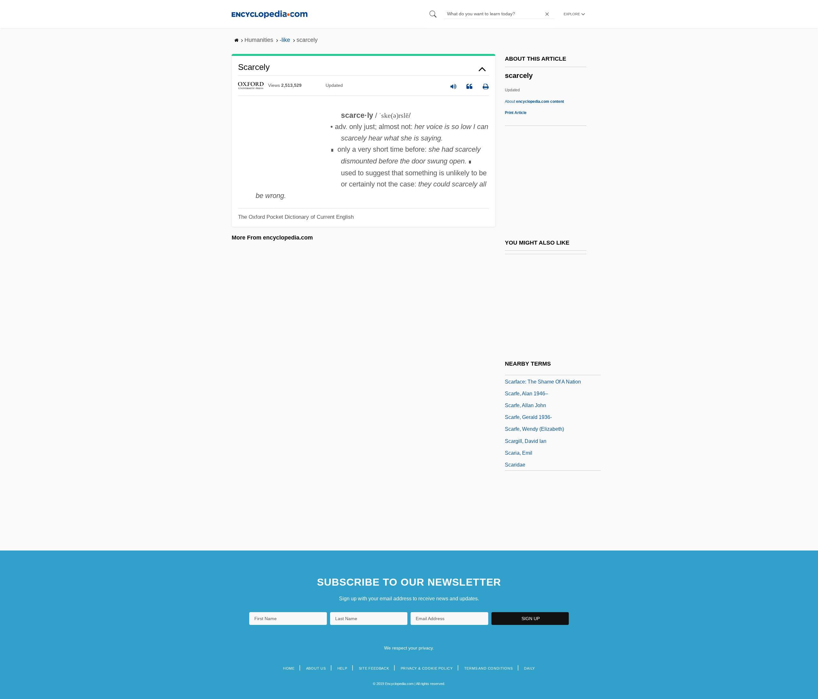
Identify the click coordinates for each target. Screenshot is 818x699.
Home (289, 668)
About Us (316, 668)
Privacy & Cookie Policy (427, 668)
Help (342, 668)
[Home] (269, 14)
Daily (529, 668)
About (534, 101)
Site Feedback (374, 668)
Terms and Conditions (488, 668)
